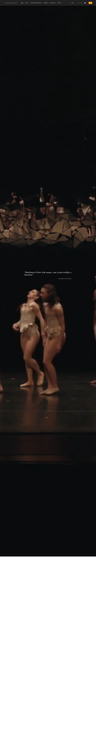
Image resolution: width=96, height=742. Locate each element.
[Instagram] (78, 2)
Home (22, 2)
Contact (59, 2)
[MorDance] (81, 2)
